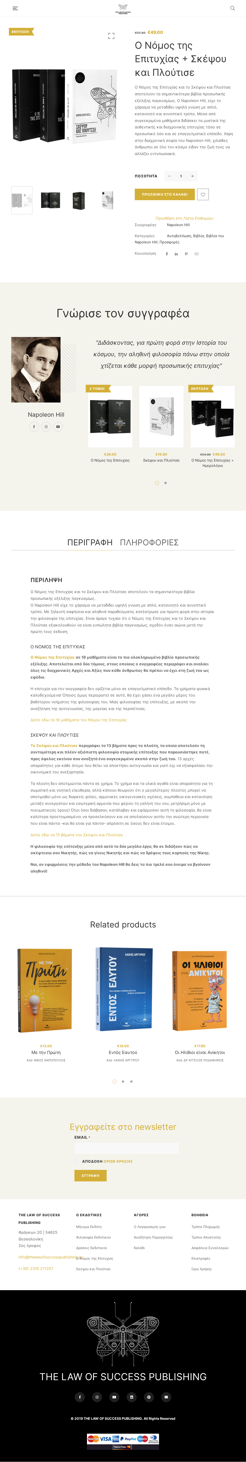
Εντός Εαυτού (123, 1052)
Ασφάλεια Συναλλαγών (210, 1248)
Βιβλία (198, 236)
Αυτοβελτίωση (179, 236)
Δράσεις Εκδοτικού (91, 1248)
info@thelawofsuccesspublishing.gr (50, 1257)
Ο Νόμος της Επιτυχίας (110, 460)
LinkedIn (132, 1397)
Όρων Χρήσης (118, 1161)
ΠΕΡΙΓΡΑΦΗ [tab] (90, 542)
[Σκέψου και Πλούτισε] (161, 417)
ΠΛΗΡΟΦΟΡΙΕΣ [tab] (149, 542)
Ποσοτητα (146, 176)
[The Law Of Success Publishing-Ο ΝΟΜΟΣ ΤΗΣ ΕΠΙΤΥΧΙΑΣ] (124, 8)
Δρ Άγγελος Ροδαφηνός (204, 1060)
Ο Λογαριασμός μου (150, 1227)
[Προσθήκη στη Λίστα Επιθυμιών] (203, 194)
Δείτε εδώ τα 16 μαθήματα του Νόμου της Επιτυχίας (79, 719)
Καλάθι (139, 1248)
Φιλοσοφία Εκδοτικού (93, 1237)
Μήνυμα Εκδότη (89, 1227)
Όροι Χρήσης (201, 1269)
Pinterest (149, 1397)
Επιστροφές (200, 1258)
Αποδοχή (107, 1161)
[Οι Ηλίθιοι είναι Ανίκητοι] (200, 990)
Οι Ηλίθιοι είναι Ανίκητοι (200, 1052)
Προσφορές (169, 242)
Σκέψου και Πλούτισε (161, 460)
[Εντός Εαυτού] (123, 990)
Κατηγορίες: (145, 236)
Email (82, 1137)
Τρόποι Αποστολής (206, 1237)
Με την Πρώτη (46, 1052)
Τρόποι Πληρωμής (205, 1227)
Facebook (34, 427)
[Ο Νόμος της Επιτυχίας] (110, 417)
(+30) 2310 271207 (35, 1268)
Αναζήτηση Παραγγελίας (153, 1237)
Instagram (46, 427)
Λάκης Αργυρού (127, 1060)
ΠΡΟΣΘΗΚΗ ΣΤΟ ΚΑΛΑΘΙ (165, 194)
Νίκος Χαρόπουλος (50, 1060)
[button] (110, 37)
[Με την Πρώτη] (46, 990)
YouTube (58, 427)
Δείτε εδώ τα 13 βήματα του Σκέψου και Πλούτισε (77, 834)
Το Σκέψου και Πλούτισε (54, 745)
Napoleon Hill (178, 225)
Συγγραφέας (145, 225)
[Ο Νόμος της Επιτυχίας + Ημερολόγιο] (213, 417)
